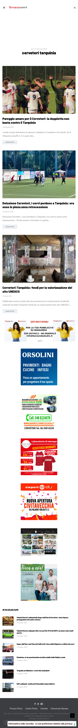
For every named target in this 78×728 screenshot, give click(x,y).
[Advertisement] (39, 32)
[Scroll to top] (72, 715)
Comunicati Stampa (59, 708)
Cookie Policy (31, 708)
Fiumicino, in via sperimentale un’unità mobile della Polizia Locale (41, 657)
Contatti (44, 708)
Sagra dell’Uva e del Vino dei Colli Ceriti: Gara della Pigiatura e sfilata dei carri (45, 644)
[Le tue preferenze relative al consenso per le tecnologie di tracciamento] (74, 724)
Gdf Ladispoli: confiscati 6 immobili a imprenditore (36, 684)
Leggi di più (10, 142)
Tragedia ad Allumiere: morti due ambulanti (33, 671)
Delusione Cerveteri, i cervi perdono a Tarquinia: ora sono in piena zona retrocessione (38, 205)
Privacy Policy (16, 708)
